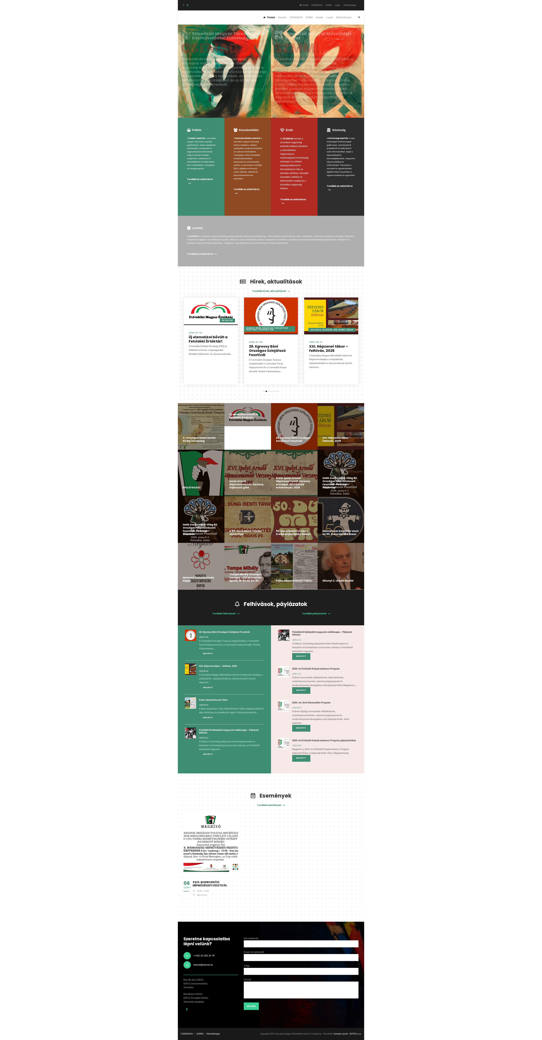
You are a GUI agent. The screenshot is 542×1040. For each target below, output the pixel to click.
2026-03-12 (203, 738)
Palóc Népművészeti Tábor (294, 580)
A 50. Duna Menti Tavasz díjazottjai (245, 532)
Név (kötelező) (251, 938)
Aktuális (282, 17)
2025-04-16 (296, 708)
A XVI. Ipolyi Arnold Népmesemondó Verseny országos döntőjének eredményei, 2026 (293, 482)
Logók (337, 5)
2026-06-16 (315, 342)
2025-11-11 (296, 674)
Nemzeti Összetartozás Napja (198, 579)
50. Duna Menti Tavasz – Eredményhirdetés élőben (293, 532)
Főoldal (305, 5)
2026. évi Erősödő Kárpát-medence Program (316, 669)
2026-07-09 (255, 342)
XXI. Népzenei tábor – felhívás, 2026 (328, 348)
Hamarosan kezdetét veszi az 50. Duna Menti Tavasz (341, 532)
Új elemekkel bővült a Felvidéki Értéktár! (207, 339)
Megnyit (208, 653)
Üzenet (247, 979)
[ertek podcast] (187, 5)
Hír (272, 330)
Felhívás (264, 330)
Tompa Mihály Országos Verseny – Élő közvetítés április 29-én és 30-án (245, 577)
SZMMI (328, 5)
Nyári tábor (345, 330)
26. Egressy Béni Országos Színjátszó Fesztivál (267, 350)
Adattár (320, 17)
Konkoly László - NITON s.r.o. (347, 1034)
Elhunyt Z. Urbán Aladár (338, 580)
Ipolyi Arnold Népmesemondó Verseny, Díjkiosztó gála (246, 484)
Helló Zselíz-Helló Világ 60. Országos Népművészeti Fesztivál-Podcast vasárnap (340, 482)
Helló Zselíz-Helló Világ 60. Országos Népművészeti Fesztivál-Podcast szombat (200, 529)
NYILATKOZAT (192, 487)
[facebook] (183, 5)
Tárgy (247, 966)
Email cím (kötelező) (254, 952)
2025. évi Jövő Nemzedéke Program (311, 702)
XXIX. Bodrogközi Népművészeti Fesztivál (210, 883)
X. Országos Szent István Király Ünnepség (199, 439)
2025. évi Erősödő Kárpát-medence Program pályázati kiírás (324, 740)
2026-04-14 (203, 705)
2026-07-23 (195, 333)
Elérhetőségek (350, 5)
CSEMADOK (317, 5)
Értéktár (227, 320)
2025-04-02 (296, 745)
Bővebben (194, 105)
